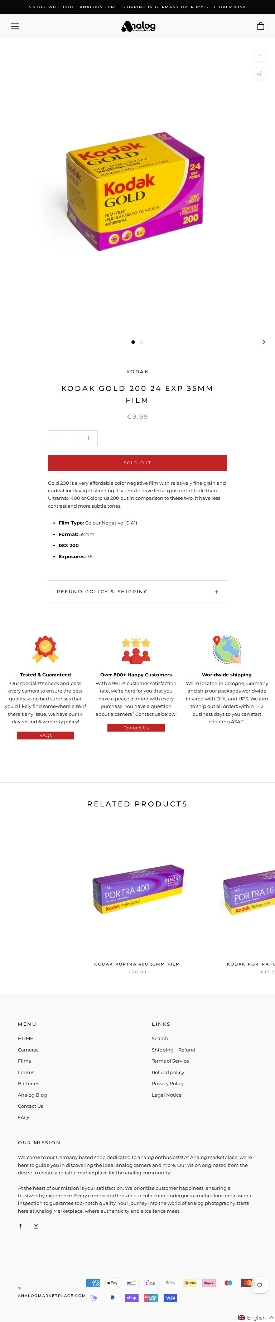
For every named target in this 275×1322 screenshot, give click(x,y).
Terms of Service (170, 1061)
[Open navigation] (15, 26)
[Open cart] (260, 26)
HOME (25, 1038)
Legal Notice (167, 1095)
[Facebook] (20, 1226)
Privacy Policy (168, 1083)
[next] (263, 342)
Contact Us (136, 728)
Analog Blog (32, 1095)
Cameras (28, 1050)
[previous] (12, 342)
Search (160, 1038)
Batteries (28, 1083)
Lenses (26, 1072)
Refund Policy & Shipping (102, 591)
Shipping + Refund (174, 1050)
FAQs (45, 735)
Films (24, 1061)
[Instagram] (36, 1226)
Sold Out (137, 462)
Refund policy (168, 1072)
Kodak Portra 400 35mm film (137, 964)
